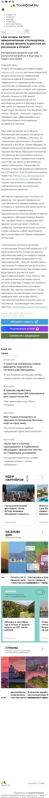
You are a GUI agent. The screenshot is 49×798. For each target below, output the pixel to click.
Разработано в (29, 793)
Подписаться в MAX (22, 328)
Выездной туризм (9, 316)
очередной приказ (12, 72)
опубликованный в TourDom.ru (29, 307)
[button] (38, 477)
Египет (21, 316)
